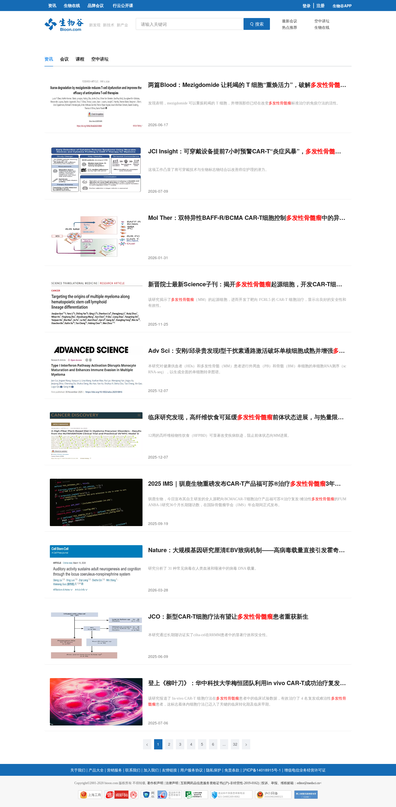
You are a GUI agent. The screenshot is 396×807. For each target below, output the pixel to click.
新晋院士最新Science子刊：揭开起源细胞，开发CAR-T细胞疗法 (247, 284)
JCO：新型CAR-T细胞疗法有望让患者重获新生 (228, 616)
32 (235, 744)
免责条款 (231, 770)
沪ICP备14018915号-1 (262, 770)
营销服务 (114, 770)
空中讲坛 (321, 20)
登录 (307, 5)
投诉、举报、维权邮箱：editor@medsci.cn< (291, 783)
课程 (80, 59)
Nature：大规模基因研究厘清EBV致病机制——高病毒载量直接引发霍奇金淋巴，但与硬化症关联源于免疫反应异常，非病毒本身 (247, 550)
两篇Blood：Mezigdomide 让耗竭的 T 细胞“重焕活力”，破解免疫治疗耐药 (247, 84)
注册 (321, 5)
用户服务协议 (191, 770)
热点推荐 (289, 27)
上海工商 (94, 795)
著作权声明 (155, 783)
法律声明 (171, 783)
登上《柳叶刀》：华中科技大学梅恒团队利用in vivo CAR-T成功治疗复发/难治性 (247, 683)
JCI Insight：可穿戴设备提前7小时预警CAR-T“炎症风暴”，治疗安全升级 (247, 151)
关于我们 (77, 770)
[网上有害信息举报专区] (306, 794)
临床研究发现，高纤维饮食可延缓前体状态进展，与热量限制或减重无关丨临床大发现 (247, 417)
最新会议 (289, 20)
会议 (64, 59)
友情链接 (169, 770)
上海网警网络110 (121, 794)
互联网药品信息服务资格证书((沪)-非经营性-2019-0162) (219, 783)
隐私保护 (213, 770)
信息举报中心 (196, 794)
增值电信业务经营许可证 (305, 770)
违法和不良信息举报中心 (169, 794)
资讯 (48, 59)
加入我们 (151, 770)
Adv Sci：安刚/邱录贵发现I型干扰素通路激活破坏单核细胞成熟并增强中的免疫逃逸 (247, 350)
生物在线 (321, 27)
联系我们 (132, 770)
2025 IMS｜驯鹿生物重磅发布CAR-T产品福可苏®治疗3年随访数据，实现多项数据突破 (247, 483)
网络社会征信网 (152, 794)
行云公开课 (123, 5)
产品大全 (96, 770)
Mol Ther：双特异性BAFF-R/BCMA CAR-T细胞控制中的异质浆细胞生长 (247, 217)
